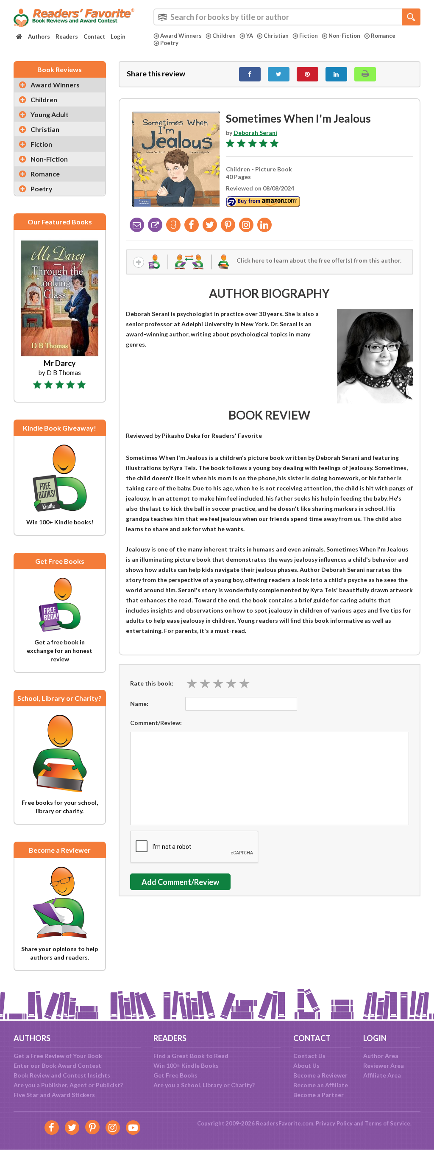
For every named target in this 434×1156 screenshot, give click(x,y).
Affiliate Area (382, 1075)
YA (249, 35)
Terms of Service (387, 1123)
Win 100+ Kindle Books (186, 1065)
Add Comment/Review (180, 882)
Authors (39, 36)
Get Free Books (175, 1075)
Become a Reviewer (320, 1075)
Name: (139, 703)
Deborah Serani (255, 132)
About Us (306, 1065)
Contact (94, 36)
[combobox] (287, 17)
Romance (383, 35)
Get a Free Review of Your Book (58, 1055)
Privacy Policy (334, 1123)
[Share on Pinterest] (307, 74)
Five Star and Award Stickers (54, 1094)
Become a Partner (318, 1094)
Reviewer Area (383, 1065)
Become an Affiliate (320, 1085)
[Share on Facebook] (250, 74)
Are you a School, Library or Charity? (204, 1085)
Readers (67, 36)
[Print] (365, 74)
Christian (276, 35)
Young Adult (50, 114)
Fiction (308, 35)
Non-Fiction (344, 35)
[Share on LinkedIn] (336, 74)
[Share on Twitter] (278, 74)
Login (118, 36)
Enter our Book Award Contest (57, 1065)
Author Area (380, 1055)
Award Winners (181, 35)
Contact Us (309, 1055)
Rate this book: (151, 683)
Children (224, 35)
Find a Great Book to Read (190, 1055)
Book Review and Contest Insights (62, 1075)
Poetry (169, 42)
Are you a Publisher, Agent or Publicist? (68, 1085)
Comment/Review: (156, 722)
